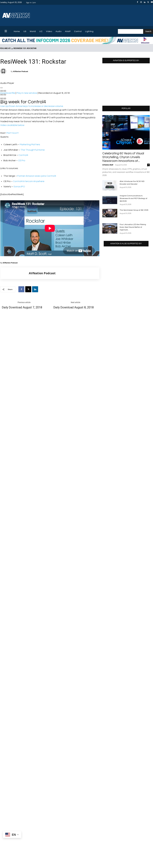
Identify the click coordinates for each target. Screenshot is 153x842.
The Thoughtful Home (32, 150)
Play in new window (26, 93)
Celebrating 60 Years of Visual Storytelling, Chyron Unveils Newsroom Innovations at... (123, 157)
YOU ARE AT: (5, 48)
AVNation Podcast (20, 71)
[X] (148, 2)
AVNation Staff (107, 165)
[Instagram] (141, 2)
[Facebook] (137, 2)
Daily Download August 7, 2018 (22, 307)
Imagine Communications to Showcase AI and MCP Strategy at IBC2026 (133, 198)
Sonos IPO (19, 186)
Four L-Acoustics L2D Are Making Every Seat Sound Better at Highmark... (133, 227)
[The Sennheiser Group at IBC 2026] (109, 213)
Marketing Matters (30, 144)
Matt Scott (12, 133)
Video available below (12, 125)
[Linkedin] (144, 2)
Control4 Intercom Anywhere (28, 181)
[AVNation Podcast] (14, 273)
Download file (7, 93)
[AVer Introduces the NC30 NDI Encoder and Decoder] (109, 185)
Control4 (23, 155)
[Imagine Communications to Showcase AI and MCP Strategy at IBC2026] (109, 199)
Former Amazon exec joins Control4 (36, 176)
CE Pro (21, 160)
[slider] (32, 106)
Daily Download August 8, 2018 (73, 307)
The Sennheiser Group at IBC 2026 (134, 210)
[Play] (1, 87)
